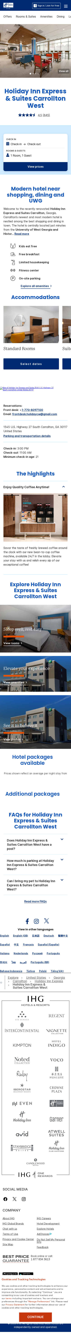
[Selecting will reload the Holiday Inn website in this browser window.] (22, 1118)
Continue (35, 1317)
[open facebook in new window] (25, 921)
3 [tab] (35, 74)
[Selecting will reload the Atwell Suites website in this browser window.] (56, 1133)
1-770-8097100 (32, 410)
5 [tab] (41, 74)
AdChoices (43, 1233)
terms (9, 1298)
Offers (7, 16)
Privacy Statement (15, 1304)
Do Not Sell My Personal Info (51, 1240)
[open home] (2, 982)
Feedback (42, 1247)
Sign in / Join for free (48, 5)
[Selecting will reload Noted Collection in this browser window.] (22, 1059)
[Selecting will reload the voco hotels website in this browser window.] (56, 1059)
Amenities (46, 16)
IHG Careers (44, 1218)
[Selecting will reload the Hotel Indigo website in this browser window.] (56, 1044)
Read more (21, 233)
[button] (66, 6)
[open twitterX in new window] (44, 921)
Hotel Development (48, 1223)
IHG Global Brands (13, 1223)
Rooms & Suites (26, 16)
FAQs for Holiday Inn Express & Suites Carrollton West (35, 820)
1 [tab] (30, 74)
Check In (11, 139)
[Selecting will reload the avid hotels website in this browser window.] (22, 1133)
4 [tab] (38, 74)
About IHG (8, 1218)
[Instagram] (23, 1199)
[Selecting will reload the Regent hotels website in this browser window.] (56, 1015)
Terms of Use (10, 1233)
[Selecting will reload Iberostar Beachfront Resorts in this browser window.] (22, 1088)
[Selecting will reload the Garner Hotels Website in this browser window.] (56, 1118)
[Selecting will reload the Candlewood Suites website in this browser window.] (35, 1162)
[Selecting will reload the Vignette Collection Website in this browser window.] (56, 1029)
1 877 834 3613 (40, 1259)
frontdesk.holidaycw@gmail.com (34, 414)
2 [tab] (33, 74)
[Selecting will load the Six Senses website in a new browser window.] (22, 1015)
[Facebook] (6, 1199)
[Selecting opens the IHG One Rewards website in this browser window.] (35, 1174)
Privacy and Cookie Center (18, 1239)
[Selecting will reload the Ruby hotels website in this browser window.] (22, 1074)
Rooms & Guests (15, 150)
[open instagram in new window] (35, 921)
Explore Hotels (45, 1228)
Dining (60, 16)
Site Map (8, 1244)
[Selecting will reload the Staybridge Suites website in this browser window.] (22, 1147)
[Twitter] (14, 1199)
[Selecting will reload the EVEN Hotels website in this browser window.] (22, 1103)
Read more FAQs (35, 901)
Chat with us (10, 1228)
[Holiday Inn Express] (8, 5)
